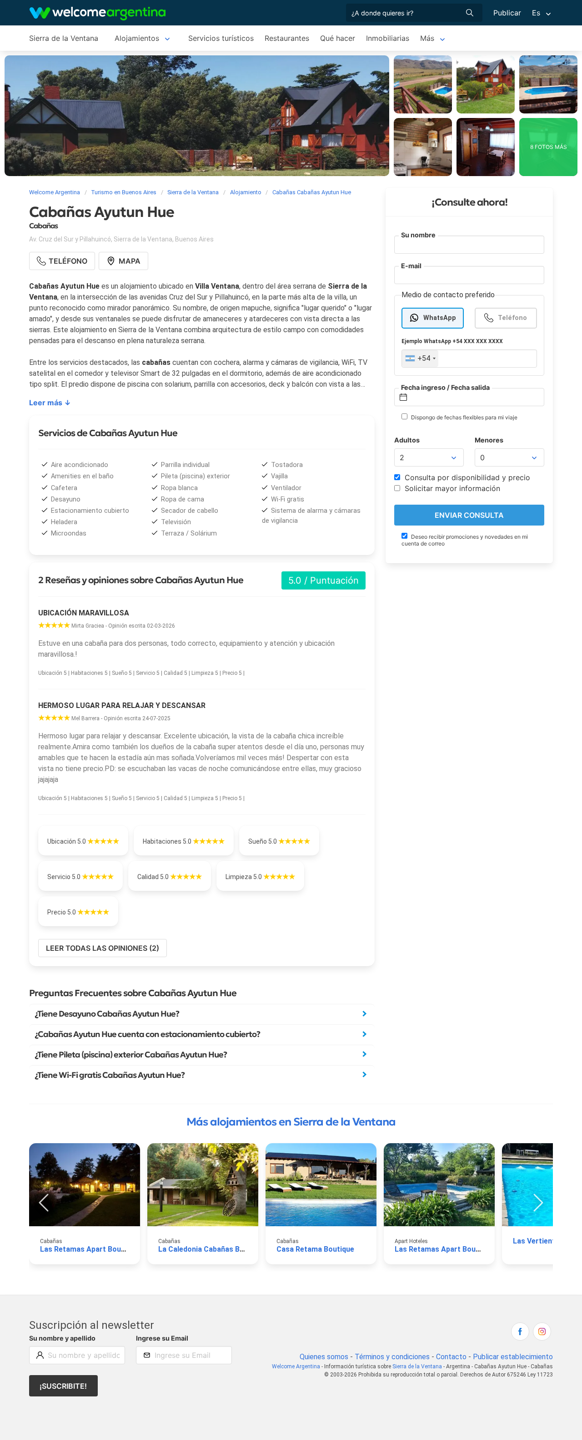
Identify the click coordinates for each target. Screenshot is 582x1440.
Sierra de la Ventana (63, 38)
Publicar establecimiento (513, 1356)
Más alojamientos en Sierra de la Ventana (291, 1122)
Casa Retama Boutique (315, 1249)
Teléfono (512, 318)
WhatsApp (439, 318)
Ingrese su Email (162, 1338)
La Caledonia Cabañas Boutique (212, 1249)
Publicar (507, 12)
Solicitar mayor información (451, 488)
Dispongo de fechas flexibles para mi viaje (463, 417)
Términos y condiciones (392, 1356)
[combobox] (420, 358)
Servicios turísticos (221, 38)
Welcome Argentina (296, 1366)
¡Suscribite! (63, 1386)
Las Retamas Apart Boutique (89, 1249)
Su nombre (418, 235)
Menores (489, 440)
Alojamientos (137, 38)
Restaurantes (287, 38)
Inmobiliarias (387, 38)
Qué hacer (337, 38)
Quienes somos (324, 1356)
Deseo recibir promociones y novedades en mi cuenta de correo (464, 540)
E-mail (411, 266)
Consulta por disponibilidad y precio (466, 477)
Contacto (451, 1356)
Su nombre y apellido (62, 1338)
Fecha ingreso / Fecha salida (445, 387)
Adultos (407, 440)
